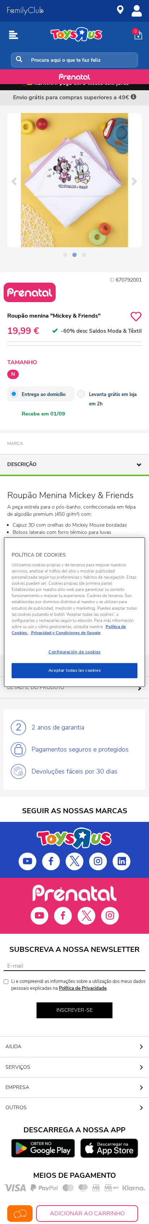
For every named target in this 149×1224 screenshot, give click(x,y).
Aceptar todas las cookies (74, 670)
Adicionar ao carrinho (87, 1214)
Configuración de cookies (74, 652)
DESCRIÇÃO (22, 464)
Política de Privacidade (83, 988)
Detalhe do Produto (35, 687)
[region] (74, 612)
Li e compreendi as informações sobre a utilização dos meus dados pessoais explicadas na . (78, 985)
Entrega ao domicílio (43, 394)
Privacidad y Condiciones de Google (65, 633)
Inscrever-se (74, 1010)
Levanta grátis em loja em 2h (113, 399)
